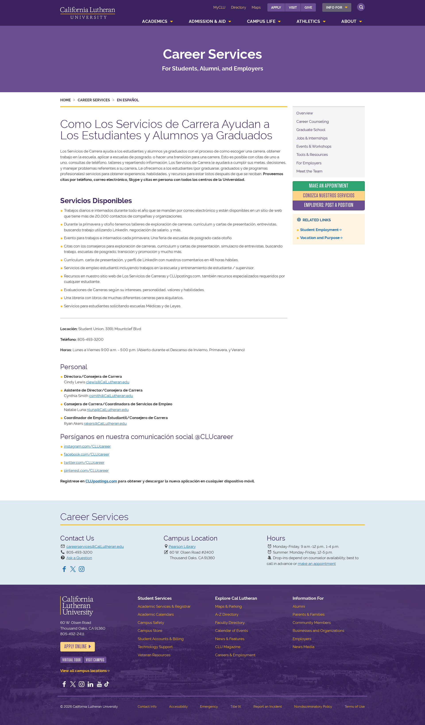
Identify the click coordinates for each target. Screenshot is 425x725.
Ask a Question (79, 558)
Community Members (312, 622)
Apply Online (75, 646)
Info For (334, 8)
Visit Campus (95, 660)
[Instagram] (82, 569)
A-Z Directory (226, 614)
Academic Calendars (156, 614)
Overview (304, 113)
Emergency (209, 707)
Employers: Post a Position (329, 205)
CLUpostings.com (101, 481)
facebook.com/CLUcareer (86, 454)
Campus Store (150, 630)
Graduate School (310, 129)
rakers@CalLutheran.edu (105, 423)
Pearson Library (182, 546)
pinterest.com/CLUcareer (86, 470)
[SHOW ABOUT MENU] (360, 21)
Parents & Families (309, 614)
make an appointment (317, 563)
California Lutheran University (87, 13)
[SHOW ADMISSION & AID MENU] (230, 21)
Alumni (299, 606)
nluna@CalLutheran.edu (108, 410)
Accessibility (178, 707)
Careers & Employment (235, 655)
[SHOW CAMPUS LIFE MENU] (279, 21)
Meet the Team (309, 171)
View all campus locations (83, 670)
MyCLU (219, 7)
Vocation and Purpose (320, 237)
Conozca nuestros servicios (329, 195)
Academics (155, 21)
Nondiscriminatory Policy (313, 707)
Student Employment (319, 229)
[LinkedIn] (91, 684)
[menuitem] (336, 7)
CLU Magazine (227, 647)
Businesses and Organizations (318, 630)
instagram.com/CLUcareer (87, 446)
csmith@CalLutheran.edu (111, 396)
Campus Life (261, 21)
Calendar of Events (231, 630)
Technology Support (155, 647)
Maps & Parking (228, 606)
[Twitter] (73, 569)
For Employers (308, 163)
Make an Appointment (328, 186)
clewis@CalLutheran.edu (107, 382)
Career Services (212, 54)
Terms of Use (355, 707)
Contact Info (147, 707)
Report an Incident (267, 707)
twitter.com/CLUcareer (84, 462)
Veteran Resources (154, 655)
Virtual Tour (71, 660)
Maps (256, 7)
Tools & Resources (312, 154)
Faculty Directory (230, 622)
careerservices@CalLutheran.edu (95, 546)
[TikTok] (106, 684)
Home (65, 100)
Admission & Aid (207, 21)
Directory (238, 7)
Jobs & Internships (312, 138)
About (349, 21)
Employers (302, 639)
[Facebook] (64, 569)
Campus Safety (151, 622)
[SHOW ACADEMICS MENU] (171, 21)
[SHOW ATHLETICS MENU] (324, 21)
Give (308, 8)
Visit (293, 8)
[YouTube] (99, 684)
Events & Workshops (313, 146)
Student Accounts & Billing (161, 639)
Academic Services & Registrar (164, 606)
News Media (303, 647)
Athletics (308, 21)
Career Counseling (312, 121)
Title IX (235, 707)
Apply (276, 8)
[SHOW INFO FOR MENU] (346, 7)
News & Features (229, 639)
